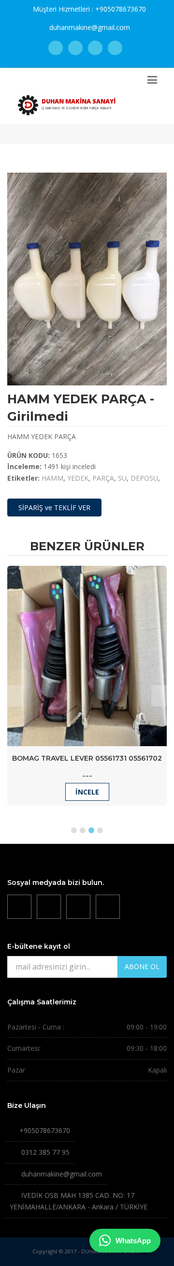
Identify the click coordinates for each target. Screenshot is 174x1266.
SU (122, 478)
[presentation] (15, 696)
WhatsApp (133, 1241)
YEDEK (77, 478)
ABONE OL (142, 966)
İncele (87, 791)
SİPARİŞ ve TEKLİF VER (54, 507)
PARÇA (103, 478)
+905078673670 (120, 9)
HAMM (52, 478)
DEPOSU (144, 478)
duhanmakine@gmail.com (89, 27)
